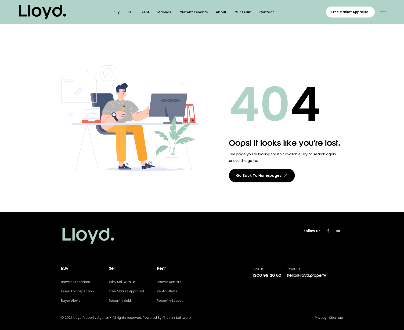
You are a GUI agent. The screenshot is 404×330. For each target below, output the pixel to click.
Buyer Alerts (70, 300)
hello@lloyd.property (306, 275)
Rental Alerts (167, 291)
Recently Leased (170, 300)
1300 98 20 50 (267, 275)
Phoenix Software (176, 317)
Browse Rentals (169, 282)
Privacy (321, 317)
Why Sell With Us (122, 282)
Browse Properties (75, 282)
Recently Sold (120, 300)
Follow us (312, 230)
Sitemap (336, 317)
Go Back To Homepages (258, 175)
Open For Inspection (77, 291)
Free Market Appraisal (350, 12)
